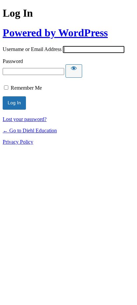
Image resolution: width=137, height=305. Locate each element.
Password (13, 61)
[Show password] (74, 71)
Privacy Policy (18, 142)
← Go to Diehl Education (30, 130)
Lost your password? (25, 119)
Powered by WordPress (55, 33)
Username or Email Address (32, 49)
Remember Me (26, 88)
